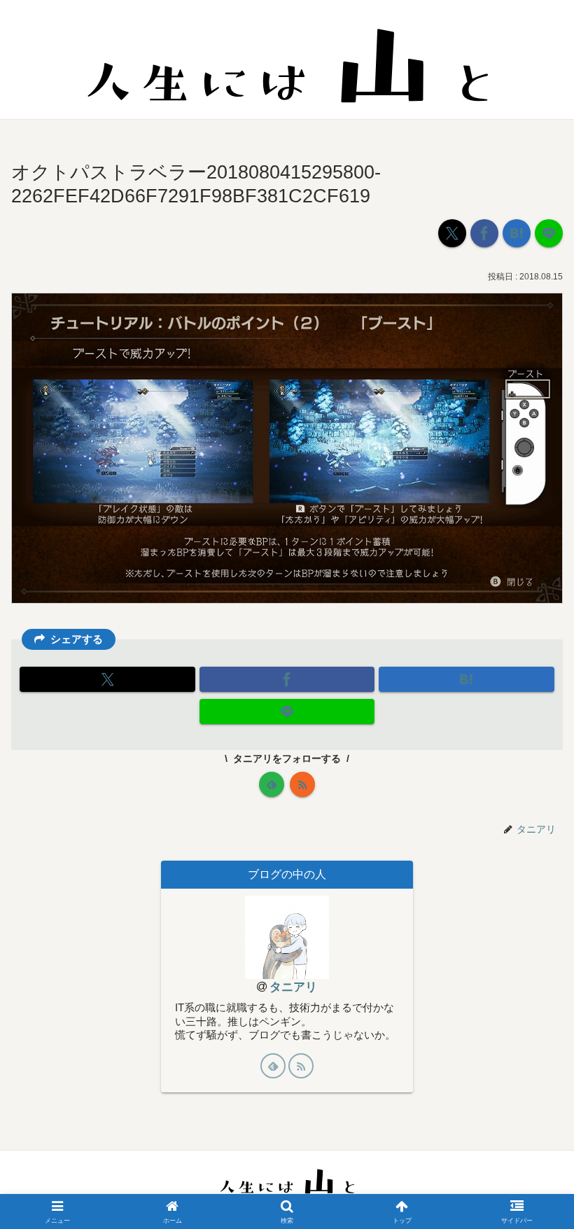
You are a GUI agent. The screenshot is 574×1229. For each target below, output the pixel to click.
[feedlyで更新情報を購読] (271, 784)
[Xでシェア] (452, 233)
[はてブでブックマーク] (517, 233)
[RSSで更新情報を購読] (302, 784)
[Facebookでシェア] (484, 233)
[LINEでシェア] (549, 233)
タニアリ (293, 987)
